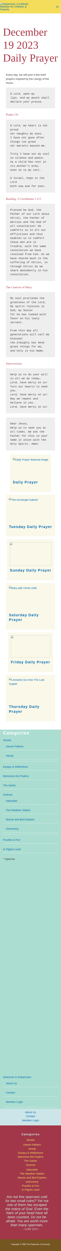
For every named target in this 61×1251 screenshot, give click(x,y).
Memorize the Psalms (16, 776)
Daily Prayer (25, 482)
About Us (11, 1083)
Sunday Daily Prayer (30, 570)
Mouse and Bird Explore (20, 819)
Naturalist (11, 800)
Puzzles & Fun (11, 839)
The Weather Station (18, 810)
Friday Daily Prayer (30, 662)
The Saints (9, 785)
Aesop (9, 755)
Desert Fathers (15, 746)
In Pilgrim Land (12, 849)
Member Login (14, 1101)
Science (7, 794)
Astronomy (12, 828)
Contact (10, 1092)
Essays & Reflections (15, 766)
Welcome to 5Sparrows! (17, 1077)
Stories (7, 740)
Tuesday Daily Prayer (30, 527)
